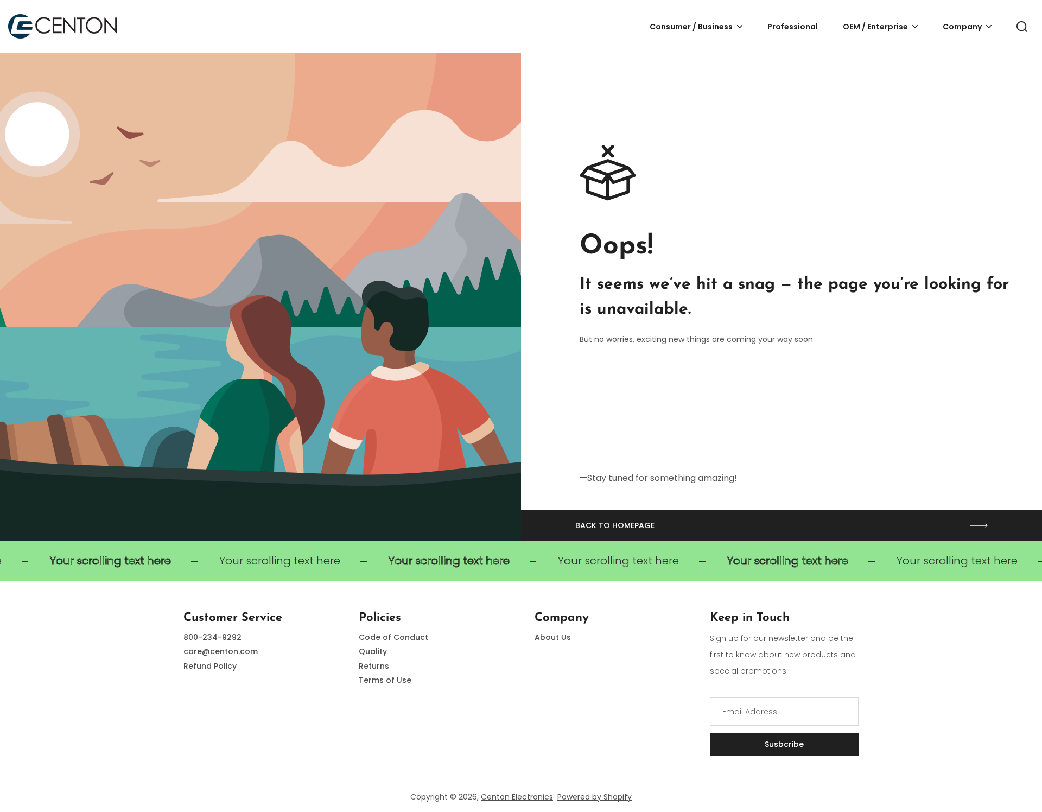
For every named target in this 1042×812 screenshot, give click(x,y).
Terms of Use (385, 680)
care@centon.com (220, 651)
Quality (373, 651)
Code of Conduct (393, 637)
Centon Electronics (517, 796)
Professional (792, 26)
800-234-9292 (212, 637)
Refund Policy (210, 666)
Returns (374, 666)
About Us (553, 637)
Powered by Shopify (594, 796)
